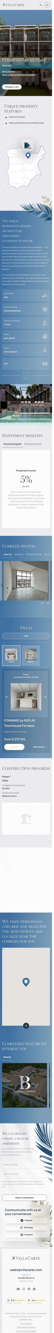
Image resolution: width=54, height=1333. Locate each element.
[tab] (12, 444)
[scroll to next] (47, 603)
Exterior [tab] (18, 554)
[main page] (13, 4)
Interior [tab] (7, 554)
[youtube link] (18, 1289)
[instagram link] (23, 1289)
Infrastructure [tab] (34, 554)
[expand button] (26, 375)
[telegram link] (34, 1289)
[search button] (26, 1026)
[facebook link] (29, 1289)
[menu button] (47, 5)
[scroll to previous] (42, 603)
